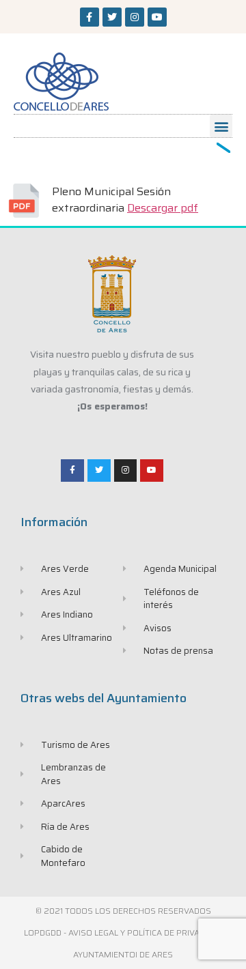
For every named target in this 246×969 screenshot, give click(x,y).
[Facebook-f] (89, 17)
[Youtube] (157, 17)
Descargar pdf (162, 207)
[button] (221, 126)
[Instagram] (134, 17)
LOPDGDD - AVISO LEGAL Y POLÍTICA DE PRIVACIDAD (123, 932)
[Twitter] (112, 17)
